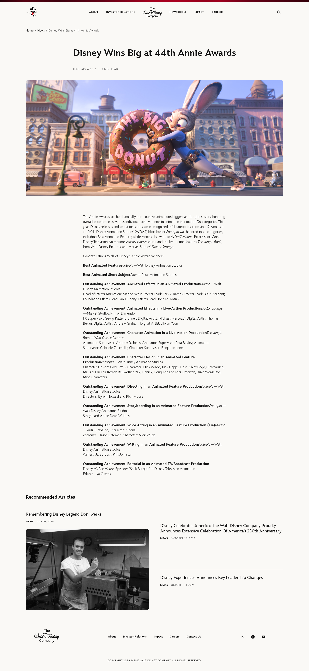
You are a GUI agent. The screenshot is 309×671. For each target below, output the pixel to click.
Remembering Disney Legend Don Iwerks (63, 514)
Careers (218, 12)
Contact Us (194, 636)
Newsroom (178, 12)
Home (30, 30)
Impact (199, 12)
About (93, 12)
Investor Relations (120, 12)
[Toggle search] (278, 12)
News (41, 30)
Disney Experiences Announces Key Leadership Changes (211, 577)
